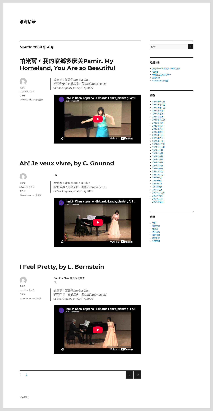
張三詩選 (156, 232)
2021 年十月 (157, 150)
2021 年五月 (157, 162)
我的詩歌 (156, 235)
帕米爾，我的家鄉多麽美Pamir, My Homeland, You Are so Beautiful (67, 64)
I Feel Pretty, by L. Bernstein (62, 266)
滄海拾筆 (28, 21)
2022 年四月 (157, 132)
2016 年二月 (157, 183)
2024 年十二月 (158, 104)
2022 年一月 (157, 141)
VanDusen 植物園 (160, 81)
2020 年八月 (157, 174)
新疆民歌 (39, 99)
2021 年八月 (157, 156)
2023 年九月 (157, 126)
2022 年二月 (157, 138)
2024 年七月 (157, 114)
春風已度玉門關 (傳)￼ (161, 74)
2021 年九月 (157, 153)
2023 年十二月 (158, 120)
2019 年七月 (157, 180)
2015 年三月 (157, 190)
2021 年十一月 (158, 147)
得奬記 (155, 71)
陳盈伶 (22, 87)
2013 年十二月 (158, 193)
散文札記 (156, 238)
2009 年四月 (157, 202)
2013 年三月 (157, 199)
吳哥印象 (156, 77)
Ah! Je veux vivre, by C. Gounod (67, 163)
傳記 (154, 223)
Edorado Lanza (27, 99)
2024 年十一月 (158, 107)
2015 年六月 (157, 187)
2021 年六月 (157, 159)
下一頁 (136, 378)
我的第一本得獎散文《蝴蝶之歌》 (166, 68)
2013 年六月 (157, 196)
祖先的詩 (156, 241)
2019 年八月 (157, 177)
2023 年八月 (157, 129)
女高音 (22, 95)
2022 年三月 (157, 135)
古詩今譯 (156, 226)
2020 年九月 (157, 171)
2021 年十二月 (158, 144)
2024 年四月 (157, 117)
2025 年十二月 (158, 101)
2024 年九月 (157, 110)
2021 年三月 (157, 168)
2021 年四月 (157, 165)
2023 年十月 (157, 123)
